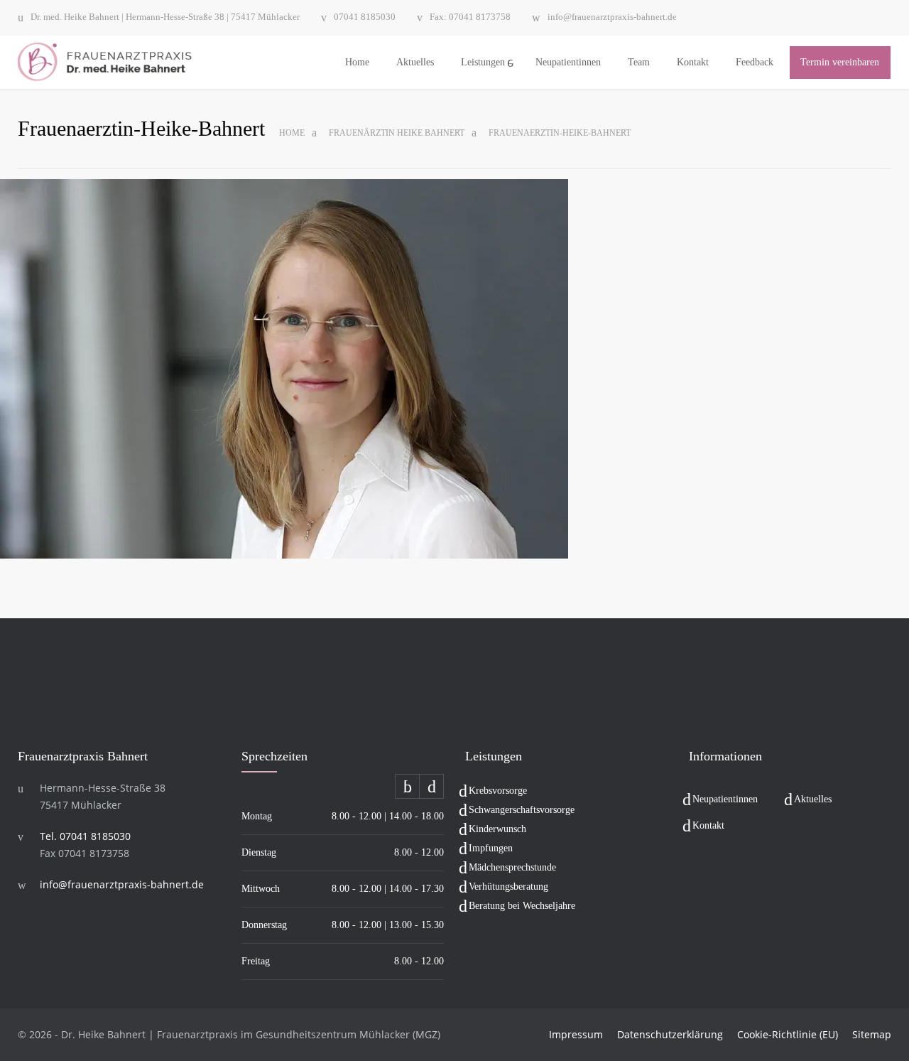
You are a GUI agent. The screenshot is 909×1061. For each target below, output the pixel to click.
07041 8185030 (365, 17)
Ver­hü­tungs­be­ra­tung (508, 886)
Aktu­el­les (415, 62)
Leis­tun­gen (483, 62)
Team (639, 62)
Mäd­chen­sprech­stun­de (512, 867)
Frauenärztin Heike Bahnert (396, 133)
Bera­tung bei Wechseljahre (522, 905)
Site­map (871, 1034)
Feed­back (754, 62)
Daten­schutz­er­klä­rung (670, 1034)
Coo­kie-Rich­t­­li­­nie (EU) (787, 1034)
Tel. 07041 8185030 (85, 836)
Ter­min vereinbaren (839, 62)
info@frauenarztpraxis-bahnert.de (612, 17)
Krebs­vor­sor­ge (498, 790)
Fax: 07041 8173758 (470, 17)
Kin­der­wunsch (497, 829)
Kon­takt (693, 62)
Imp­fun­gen (491, 848)
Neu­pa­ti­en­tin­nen (568, 62)
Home (357, 62)
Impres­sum (576, 1034)
